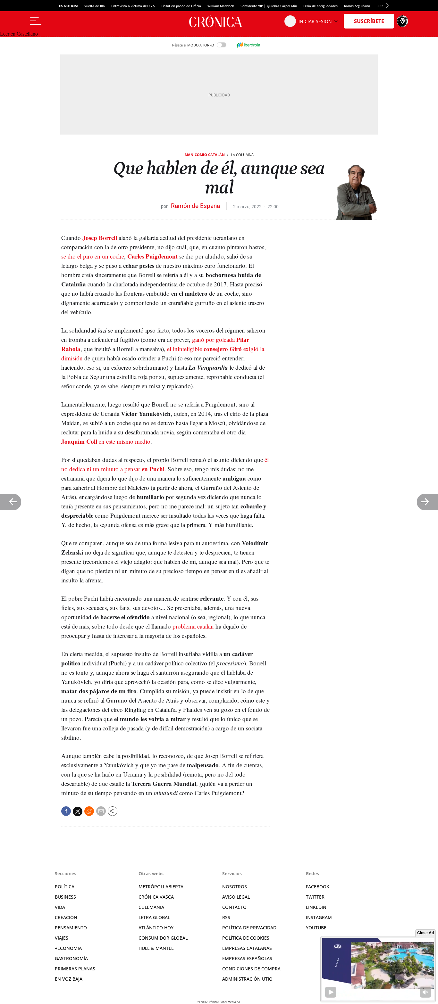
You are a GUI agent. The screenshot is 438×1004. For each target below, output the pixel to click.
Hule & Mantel (156, 948)
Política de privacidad (249, 928)
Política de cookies (245, 938)
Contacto (234, 907)
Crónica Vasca (156, 897)
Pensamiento (71, 928)
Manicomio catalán (205, 154)
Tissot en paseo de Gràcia (181, 6)
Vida (60, 907)
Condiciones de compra (251, 969)
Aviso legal (236, 897)
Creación (66, 917)
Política (64, 887)
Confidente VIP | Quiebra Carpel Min (268, 6)
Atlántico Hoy (156, 928)
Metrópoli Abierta (161, 887)
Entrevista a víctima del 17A (133, 6)
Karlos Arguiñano (357, 6)
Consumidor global (163, 938)
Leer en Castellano (19, 34)
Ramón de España (195, 206)
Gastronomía (71, 958)
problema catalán (193, 626)
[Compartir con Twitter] (77, 811)
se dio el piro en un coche (92, 256)
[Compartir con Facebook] (66, 811)
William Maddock (220, 6)
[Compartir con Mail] (101, 811)
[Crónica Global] (219, 21)
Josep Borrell (99, 237)
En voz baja (68, 979)
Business (65, 897)
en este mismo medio (105, 441)
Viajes (61, 938)
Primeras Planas (75, 969)
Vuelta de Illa (94, 6)
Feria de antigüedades (320, 6)
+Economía (68, 948)
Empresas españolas (247, 958)
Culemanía (151, 907)
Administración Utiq (247, 979)
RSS (226, 917)
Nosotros (234, 887)
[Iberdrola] (248, 45)
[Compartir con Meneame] (89, 811)
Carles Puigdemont (152, 256)
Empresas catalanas (247, 948)
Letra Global (154, 917)
